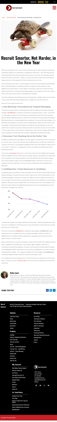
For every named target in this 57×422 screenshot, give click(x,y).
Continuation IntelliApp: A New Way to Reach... (36, 304)
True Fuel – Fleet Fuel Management (18, 347)
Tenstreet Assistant (14, 342)
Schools (12, 328)
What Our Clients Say (17, 370)
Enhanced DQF (13, 353)
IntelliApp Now (19, 231)
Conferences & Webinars (39, 319)
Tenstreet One (13, 360)
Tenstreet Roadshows (39, 323)
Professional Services (39, 333)
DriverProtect (13, 358)
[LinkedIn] (36, 385)
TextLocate (12, 356)
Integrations (36, 328)
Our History (14, 373)
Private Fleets (13, 323)
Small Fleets (13, 326)
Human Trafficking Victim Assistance (20, 407)
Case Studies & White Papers (19, 377)
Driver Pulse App (13, 340)
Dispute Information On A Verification (20, 405)
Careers (14, 387)
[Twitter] (44, 385)
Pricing (13, 382)
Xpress (11, 344)
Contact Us (33, 2)
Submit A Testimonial (39, 326)
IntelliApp (12, 335)
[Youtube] (48, 385)
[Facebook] (40, 385)
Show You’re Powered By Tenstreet (42, 335)
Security (36, 340)
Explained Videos (16, 380)
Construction (37, 330)
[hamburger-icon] (54, 2)
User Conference (37, 321)
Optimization (13, 321)
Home (3, 17)
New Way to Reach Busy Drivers (17, 304)
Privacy (35, 342)
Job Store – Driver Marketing (16, 351)
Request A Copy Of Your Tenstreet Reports (20, 401)
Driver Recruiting (11, 17)
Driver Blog (14, 398)
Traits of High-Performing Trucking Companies (21, 306)
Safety (11, 319)
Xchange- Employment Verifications (18, 337)
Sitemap (36, 382)
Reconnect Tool (15, 153)
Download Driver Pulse (17, 396)
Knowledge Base (37, 337)
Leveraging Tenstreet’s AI (18, 375)
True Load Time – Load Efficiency (17, 349)
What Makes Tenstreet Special (19, 368)
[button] (47, 290)
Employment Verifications (41, 1)
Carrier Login (46, 1)
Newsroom (14, 384)
